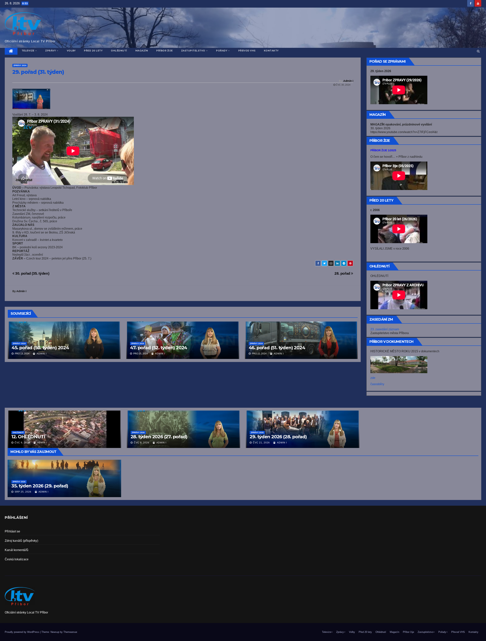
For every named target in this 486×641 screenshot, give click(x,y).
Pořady (221, 50)
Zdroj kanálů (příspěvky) (21, 540)
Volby (71, 50)
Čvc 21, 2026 (261, 442)
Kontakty (271, 50)
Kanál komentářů (16, 550)
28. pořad (343, 273)
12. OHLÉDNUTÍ (28, 436)
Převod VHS (247, 50)
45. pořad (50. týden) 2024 (40, 347)
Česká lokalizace (16, 559)
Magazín (141, 50)
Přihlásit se (12, 531)
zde (372, 377)
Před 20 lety (93, 50)
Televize (28, 50)
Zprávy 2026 (19, 482)
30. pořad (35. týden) (31, 273)
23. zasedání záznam (384, 329)
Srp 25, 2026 (23, 491)
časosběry (377, 384)
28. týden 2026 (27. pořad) (159, 436)
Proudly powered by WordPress (22, 632)
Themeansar (70, 632)
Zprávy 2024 (19, 65)
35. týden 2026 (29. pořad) (39, 486)
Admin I (348, 81)
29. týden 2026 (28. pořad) (278, 436)
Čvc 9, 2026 (22, 442)
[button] (478, 51)
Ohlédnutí (119, 50)
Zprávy (50, 50)
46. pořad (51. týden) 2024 (277, 347)
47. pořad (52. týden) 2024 (158, 347)
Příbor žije (164, 50)
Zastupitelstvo (193, 50)
